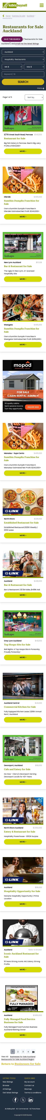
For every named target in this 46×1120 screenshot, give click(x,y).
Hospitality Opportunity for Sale (22, 891)
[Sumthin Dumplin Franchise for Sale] (23, 180)
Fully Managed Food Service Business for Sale (19, 1021)
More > (23, 151)
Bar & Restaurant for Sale (18, 266)
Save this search (12, 39)
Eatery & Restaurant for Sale (19, 831)
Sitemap (28, 1089)
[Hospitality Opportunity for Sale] (23, 870)
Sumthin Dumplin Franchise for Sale (21, 202)
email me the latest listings (27, 43)
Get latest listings (10, 1092)
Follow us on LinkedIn (30, 1100)
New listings (8, 1082)
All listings (7, 1089)
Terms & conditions (32, 1092)
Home (8, 16)
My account (29, 1082)
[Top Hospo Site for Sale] (23, 624)
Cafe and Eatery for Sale (17, 769)
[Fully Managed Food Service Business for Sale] (23, 998)
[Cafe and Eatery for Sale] (23, 748)
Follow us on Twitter (23, 1100)
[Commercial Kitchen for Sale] (23, 686)
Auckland (30, 16)
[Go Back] (4, 16)
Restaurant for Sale (14, 138)
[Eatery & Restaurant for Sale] (23, 811)
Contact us (29, 1085)
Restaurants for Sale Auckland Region (17, 1059)
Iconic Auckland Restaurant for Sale (21, 955)
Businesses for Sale (28, 1063)
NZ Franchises (35, 1109)
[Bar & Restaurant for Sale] (23, 245)
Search (23, 82)
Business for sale (18, 16)
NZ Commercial (22, 1109)
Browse (6, 1085)
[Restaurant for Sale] (23, 118)
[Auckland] (23, 52)
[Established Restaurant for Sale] (23, 502)
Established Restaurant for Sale (21, 522)
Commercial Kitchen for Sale (20, 707)
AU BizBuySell (10, 1109)
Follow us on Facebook (15, 1100)
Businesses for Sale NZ (23, 5)
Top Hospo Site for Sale (17, 644)
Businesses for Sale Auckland (22, 1056)
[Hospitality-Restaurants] (23, 59)
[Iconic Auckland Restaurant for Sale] (23, 933)
